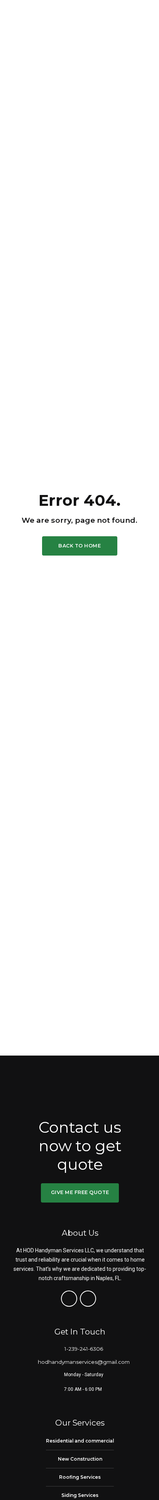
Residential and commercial (80, 1441)
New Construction (80, 1459)
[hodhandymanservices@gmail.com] (28, 1362)
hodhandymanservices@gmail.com (84, 1362)
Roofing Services (80, 1477)
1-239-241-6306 (83, 1349)
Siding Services (79, 1495)
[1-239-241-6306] (55, 1349)
